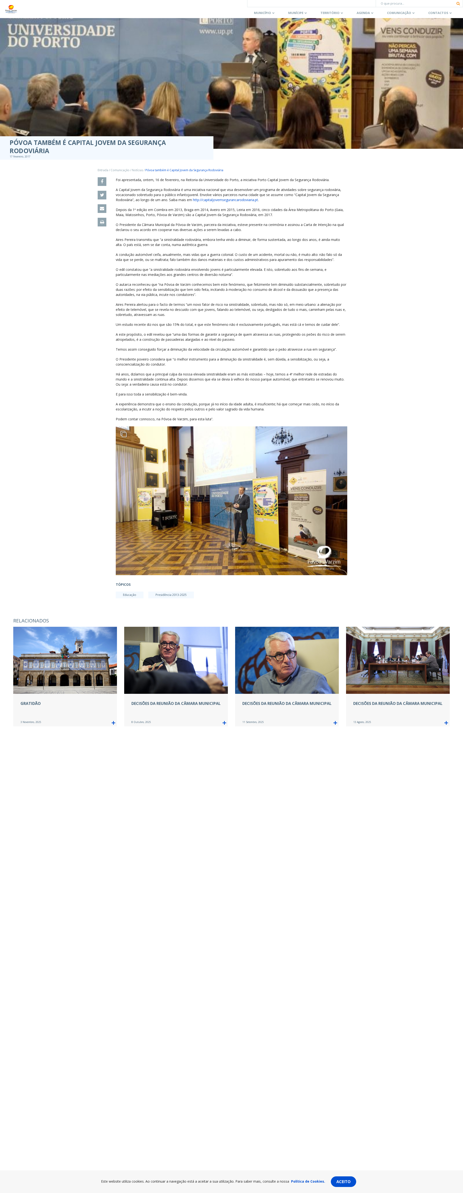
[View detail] (113, 723)
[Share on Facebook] (102, 181)
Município (262, 13)
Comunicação (399, 13)
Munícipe (295, 13)
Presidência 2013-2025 (171, 595)
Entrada (103, 170)
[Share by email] (102, 208)
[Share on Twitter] (102, 195)
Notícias (137, 170)
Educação (129, 595)
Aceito (343, 1181)
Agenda (363, 13)
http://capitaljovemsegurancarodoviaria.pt (225, 200)
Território (330, 13)
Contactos (438, 13)
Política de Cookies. (308, 1181)
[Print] (102, 222)
